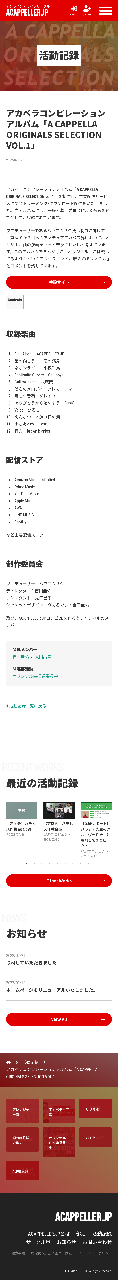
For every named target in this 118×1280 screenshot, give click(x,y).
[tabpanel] (21, 819)
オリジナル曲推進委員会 (35, 676)
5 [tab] (57, 863)
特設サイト (59, 282)
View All (59, 1019)
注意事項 (18, 1253)
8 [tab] (80, 863)
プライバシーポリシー (95, 1253)
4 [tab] (49, 863)
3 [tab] (41, 863)
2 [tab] (34, 863)
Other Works (59, 881)
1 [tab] (26, 863)
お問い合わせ (97, 1242)
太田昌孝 (43, 656)
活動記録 (102, 1234)
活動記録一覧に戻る (27, 706)
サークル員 (38, 1242)
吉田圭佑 (20, 656)
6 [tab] (65, 863)
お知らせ (66, 1242)
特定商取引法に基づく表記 (51, 1253)
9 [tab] (88, 863)
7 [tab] (72, 863)
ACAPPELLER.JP (27, 12)
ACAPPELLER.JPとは (49, 1234)
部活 (81, 1234)
